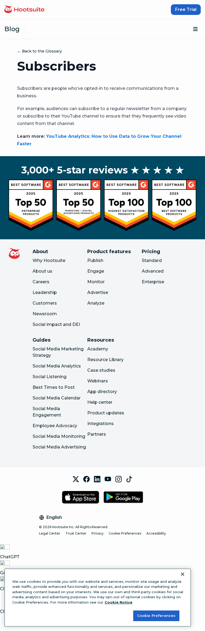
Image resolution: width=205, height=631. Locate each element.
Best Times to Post (54, 387)
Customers (45, 303)
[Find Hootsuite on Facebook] (86, 479)
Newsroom (45, 313)
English (54, 517)
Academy (97, 348)
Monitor (96, 281)
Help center (99, 402)
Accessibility (156, 533)
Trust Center (75, 533)
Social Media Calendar (57, 398)
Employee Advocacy (55, 425)
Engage (95, 271)
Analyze (95, 303)
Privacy (98, 533)
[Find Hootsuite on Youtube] (108, 479)
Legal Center (49, 533)
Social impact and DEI (56, 324)
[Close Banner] (182, 574)
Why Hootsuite (49, 260)
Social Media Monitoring (59, 436)
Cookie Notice (118, 602)
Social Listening (49, 376)
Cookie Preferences (125, 533)
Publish (95, 260)
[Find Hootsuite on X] (76, 479)
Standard (152, 260)
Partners (96, 434)
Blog (12, 29)
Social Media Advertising (59, 447)
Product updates (105, 412)
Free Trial (185, 9)
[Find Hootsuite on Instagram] (118, 479)
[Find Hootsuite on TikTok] (129, 479)
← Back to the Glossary (39, 51)
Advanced (153, 271)
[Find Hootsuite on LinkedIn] (97, 479)
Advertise (97, 292)
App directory (102, 391)
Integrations (100, 423)
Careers (41, 281)
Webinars (97, 380)
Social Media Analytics (57, 366)
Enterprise (153, 281)
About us (42, 271)
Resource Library (105, 359)
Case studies (101, 370)
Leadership (45, 292)
